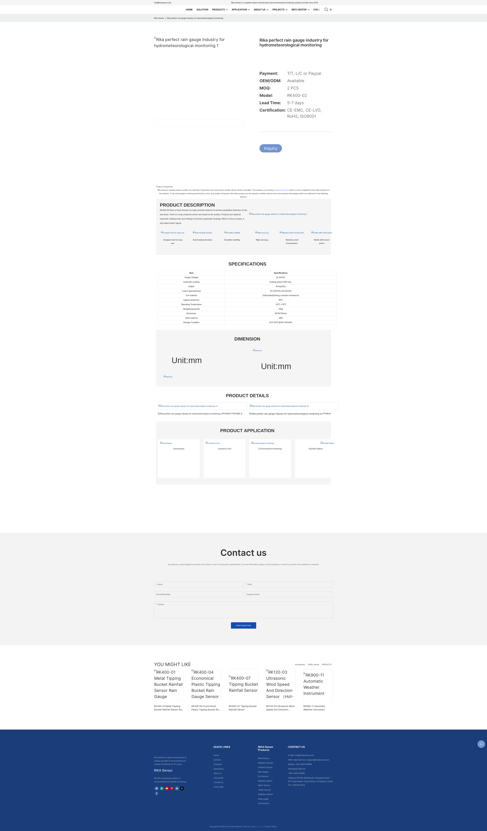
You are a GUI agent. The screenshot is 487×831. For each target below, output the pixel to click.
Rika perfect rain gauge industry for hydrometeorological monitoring (195, 18)
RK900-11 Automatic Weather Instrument (314, 708)
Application (219, 769)
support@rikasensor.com (318, 760)
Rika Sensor (159, 18)
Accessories (300, 664)
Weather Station (265, 781)
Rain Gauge (263, 772)
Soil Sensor (263, 776)
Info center (218, 778)
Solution (217, 760)
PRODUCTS (327, 664)
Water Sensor (264, 785)
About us (218, 773)
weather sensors (282, 190)
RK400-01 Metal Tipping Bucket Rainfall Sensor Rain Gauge (169, 708)
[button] (319, 9)
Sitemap (259, 826)
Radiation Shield (265, 794)
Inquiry (270, 148)
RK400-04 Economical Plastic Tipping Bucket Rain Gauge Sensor (206, 708)
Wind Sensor (264, 758)
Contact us (218, 782)
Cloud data (218, 787)
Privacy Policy (271, 826)
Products (218, 764)
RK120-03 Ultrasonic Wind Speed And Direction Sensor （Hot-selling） (280, 708)
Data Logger (263, 799)
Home (216, 755)
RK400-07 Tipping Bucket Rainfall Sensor (243, 708)
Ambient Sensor (265, 767)
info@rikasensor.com (162, 3)
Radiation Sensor (265, 763)
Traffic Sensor (313, 664)
